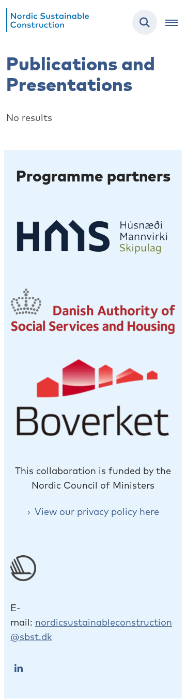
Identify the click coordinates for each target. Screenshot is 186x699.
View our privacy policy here (97, 512)
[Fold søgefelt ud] (144, 22)
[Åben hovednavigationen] (175, 22)
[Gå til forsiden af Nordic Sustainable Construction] (44, 22)
